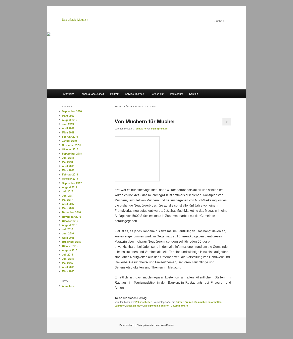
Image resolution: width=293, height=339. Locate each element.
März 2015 (68, 271)
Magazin (131, 305)
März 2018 (68, 170)
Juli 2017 (67, 191)
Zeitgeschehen (143, 302)
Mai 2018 (67, 162)
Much (140, 305)
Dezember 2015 (71, 242)
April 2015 (68, 267)
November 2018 (71, 145)
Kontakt (193, 94)
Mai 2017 (67, 200)
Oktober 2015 (70, 246)
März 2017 (68, 208)
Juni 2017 (68, 195)
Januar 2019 (69, 141)
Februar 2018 (70, 174)
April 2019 (68, 128)
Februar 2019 (70, 136)
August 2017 (69, 187)
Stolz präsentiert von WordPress (155, 325)
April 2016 (68, 237)
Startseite (68, 94)
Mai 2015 (67, 263)
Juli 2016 (67, 229)
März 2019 (68, 132)
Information (214, 302)
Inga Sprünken (159, 128)
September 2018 (72, 153)
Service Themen (134, 94)
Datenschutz (126, 325)
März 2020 (68, 116)
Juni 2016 (68, 233)
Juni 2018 (68, 158)
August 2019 (69, 120)
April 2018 (68, 166)
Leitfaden (120, 305)
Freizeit (189, 302)
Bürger (180, 302)
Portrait (114, 94)
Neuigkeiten (151, 305)
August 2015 (69, 250)
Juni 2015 (68, 259)
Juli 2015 (67, 254)
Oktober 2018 (70, 149)
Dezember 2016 (71, 212)
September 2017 (72, 183)
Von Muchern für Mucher (145, 121)
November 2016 (71, 216)
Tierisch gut (157, 94)
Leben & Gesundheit (92, 94)
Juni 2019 (68, 124)
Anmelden (68, 286)
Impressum (176, 94)
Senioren (164, 305)
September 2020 (72, 111)
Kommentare (179, 305)
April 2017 (68, 204)
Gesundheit (200, 302)
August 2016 (69, 225)
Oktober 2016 (70, 221)
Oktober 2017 (70, 178)
